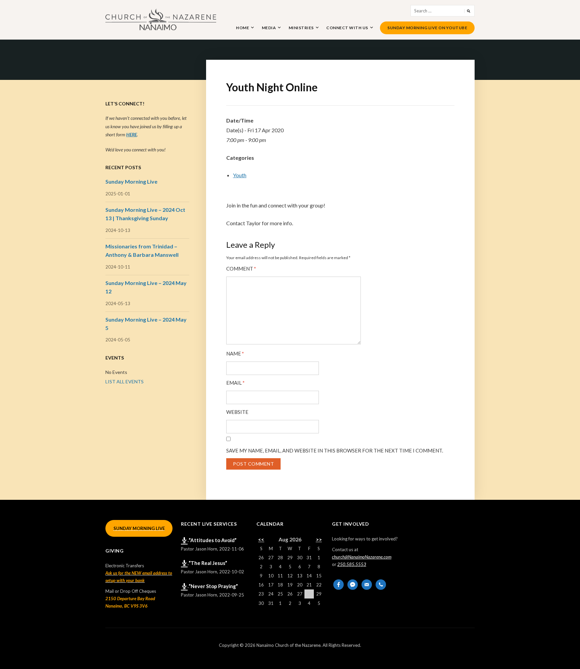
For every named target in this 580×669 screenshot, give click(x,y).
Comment (241, 269)
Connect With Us (347, 27)
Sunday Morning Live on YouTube (427, 27)
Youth (239, 175)
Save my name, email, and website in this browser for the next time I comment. (334, 450)
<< (261, 539)
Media (269, 27)
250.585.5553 (351, 564)
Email (235, 383)
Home (242, 27)
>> (319, 539)
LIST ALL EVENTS (124, 381)
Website (237, 412)
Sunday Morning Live (131, 181)
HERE (131, 134)
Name (235, 353)
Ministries (301, 27)
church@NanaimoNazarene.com (361, 557)
